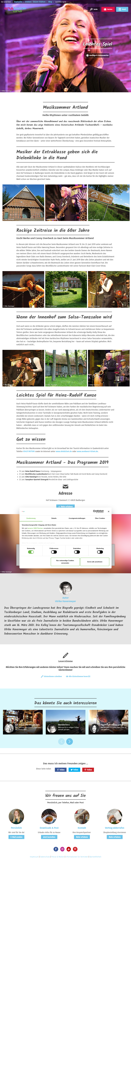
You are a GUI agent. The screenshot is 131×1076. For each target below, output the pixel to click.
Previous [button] (61, 741)
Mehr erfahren (67, 506)
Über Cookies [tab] (100, 518)
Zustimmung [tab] (31, 518)
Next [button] (69, 741)
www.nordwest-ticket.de (87, 451)
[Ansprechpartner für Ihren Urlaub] (82, 816)
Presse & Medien (57, 857)
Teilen (61, 769)
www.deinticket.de (64, 451)
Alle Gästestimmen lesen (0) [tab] (79, 676)
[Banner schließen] (108, 511)
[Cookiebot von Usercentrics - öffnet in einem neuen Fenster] (95, 511)
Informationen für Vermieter (77, 857)
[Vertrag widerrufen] (114, 816)
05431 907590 (29, 451)
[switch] (54, 552)
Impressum (34, 857)
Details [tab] (53, 518)
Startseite (18, 2)
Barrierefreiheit (95, 857)
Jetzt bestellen (49, 837)
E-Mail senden (16, 837)
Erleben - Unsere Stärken (35, 2)
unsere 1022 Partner (35, 528)
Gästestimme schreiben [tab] (53, 676)
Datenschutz (45, 857)
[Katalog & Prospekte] (49, 816)
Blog (50, 2)
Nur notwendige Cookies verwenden (65, 562)
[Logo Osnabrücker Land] (15, 9)
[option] (22, 203)
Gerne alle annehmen (94, 562)
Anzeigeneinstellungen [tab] (77, 518)
